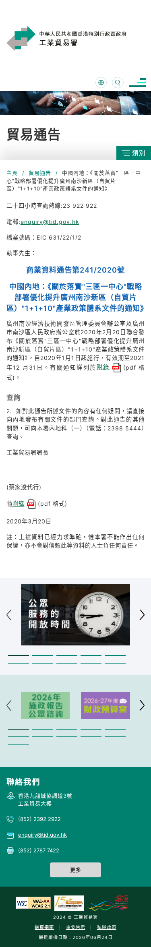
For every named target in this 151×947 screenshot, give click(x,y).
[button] (18, 655)
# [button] (142, 614)
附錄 (103, 367)
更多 (75, 869)
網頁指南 (44, 927)
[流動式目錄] (137, 83)
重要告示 (75, 927)
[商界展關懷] (69, 903)
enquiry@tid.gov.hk (50, 221)
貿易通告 (40, 173)
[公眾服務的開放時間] (75, 615)
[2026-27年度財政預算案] (105, 705)
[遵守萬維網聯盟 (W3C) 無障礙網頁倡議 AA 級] (33, 903)
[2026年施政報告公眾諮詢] (45, 705)
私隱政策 (106, 927)
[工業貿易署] (76, 38)
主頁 (12, 173)
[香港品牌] (107, 903)
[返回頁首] (132, 930)
